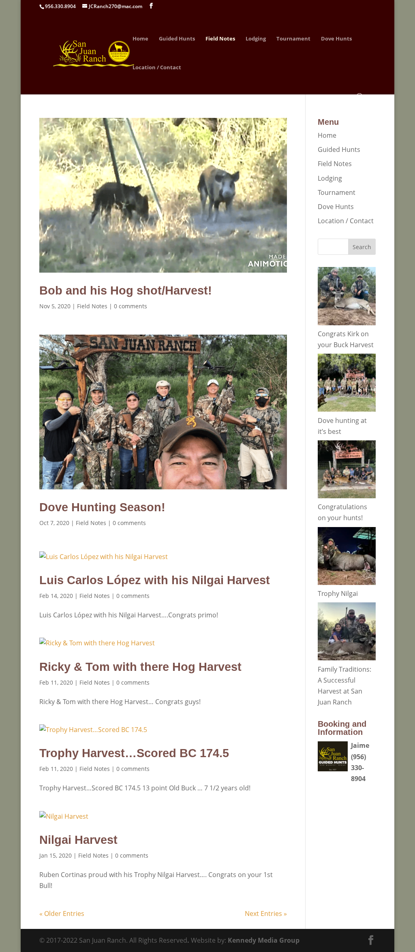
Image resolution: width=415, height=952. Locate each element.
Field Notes (220, 39)
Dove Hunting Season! (102, 507)
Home (140, 39)
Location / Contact (157, 67)
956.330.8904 (60, 6)
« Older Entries (61, 913)
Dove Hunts (336, 39)
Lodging (256, 39)
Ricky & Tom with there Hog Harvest (140, 666)
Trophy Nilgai (338, 593)
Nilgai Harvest (78, 839)
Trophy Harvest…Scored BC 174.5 (134, 753)
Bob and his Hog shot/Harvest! (125, 290)
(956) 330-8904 (358, 767)
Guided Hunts (177, 39)
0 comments (130, 306)
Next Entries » (266, 913)
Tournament (293, 39)
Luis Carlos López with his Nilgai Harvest (154, 580)
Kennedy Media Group (263, 940)
